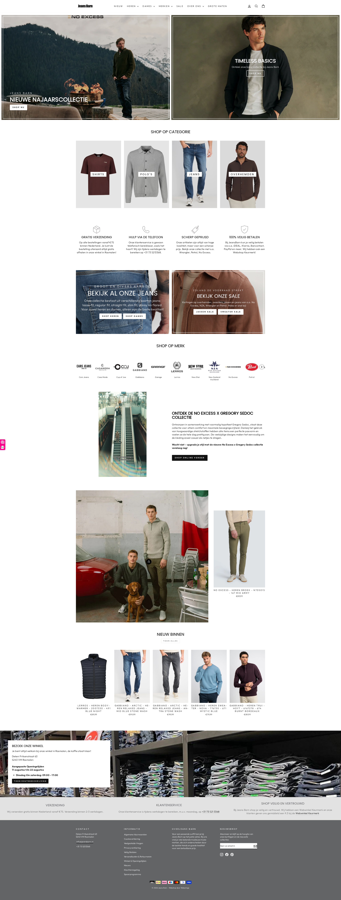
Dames (148, 6)
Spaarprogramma (132, 874)
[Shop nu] (255, 67)
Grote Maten (217, 6)
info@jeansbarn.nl (84, 841)
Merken (164, 6)
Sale (179, 6)
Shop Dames (134, 316)
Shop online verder (190, 458)
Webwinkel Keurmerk (307, 813)
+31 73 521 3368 (211, 811)
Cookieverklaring (132, 839)
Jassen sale (205, 312)
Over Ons (194, 6)
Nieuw (118, 6)
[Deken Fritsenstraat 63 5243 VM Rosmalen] (170, 764)
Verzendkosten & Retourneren (138, 856)
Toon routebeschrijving (30, 781)
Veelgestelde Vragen (133, 843)
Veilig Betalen (130, 852)
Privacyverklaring (132, 848)
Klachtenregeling (132, 870)
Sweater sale (231, 312)
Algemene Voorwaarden (135, 834)
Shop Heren (110, 316)
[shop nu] (85, 67)
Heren (132, 6)
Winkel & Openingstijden (135, 861)
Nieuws (127, 865)
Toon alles (170, 641)
